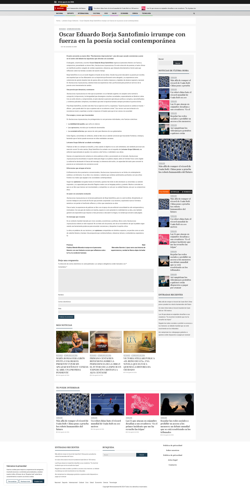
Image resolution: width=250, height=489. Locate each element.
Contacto (173, 465)
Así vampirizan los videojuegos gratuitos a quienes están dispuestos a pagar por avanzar (180, 133)
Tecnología (146, 13)
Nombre (61, 295)
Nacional (59, 13)
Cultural (96, 13)
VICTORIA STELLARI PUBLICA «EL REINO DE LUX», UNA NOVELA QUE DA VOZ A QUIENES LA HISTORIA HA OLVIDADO (139, 364)
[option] (175, 82)
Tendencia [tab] (188, 192)
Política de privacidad (172, 445)
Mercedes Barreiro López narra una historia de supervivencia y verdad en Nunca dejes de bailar (128, 247)
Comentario (62, 267)
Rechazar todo (25, 481)
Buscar (161, 59)
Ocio (106, 13)
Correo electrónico (64, 302)
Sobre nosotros (172, 450)
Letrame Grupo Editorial (73, 28)
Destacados (62, 28)
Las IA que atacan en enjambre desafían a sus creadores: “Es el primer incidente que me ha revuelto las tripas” (160, 8)
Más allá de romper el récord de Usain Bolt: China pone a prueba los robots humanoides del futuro (180, 87)
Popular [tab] (175, 192)
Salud (114, 13)
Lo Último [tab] (165, 192)
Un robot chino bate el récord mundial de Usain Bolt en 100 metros (92, 8)
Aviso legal (172, 460)
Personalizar (12, 481)
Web (59, 308)
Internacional (83, 13)
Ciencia (135, 13)
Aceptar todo (38, 481)
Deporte (70, 13)
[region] (25, 474)
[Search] (194, 13)
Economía (124, 13)
